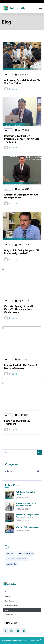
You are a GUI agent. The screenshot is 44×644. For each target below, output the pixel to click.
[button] (40, 8)
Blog (6, 610)
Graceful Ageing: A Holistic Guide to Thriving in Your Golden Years (19, 309)
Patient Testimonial (11, 605)
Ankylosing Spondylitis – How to (26, 493)
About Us (8, 592)
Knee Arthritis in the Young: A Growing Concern (20, 366)
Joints (14, 89)
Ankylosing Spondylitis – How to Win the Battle (22, 82)
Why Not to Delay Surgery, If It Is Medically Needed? (21, 252)
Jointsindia (11, 564)
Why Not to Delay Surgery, (27, 527)
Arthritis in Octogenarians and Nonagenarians (21, 196)
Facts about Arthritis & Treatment (17, 422)
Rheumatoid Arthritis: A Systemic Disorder (26, 504)
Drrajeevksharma (26, 553)
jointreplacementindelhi (17, 559)
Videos (7, 596)
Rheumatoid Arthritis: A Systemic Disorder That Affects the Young (21, 138)
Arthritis (8, 74)
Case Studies (9, 601)
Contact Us (9, 614)
